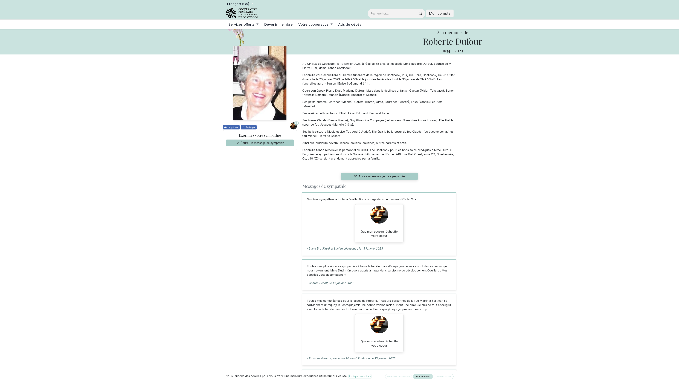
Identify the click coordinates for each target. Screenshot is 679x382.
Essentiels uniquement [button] (398, 376)
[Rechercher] (420, 13)
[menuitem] (243, 24)
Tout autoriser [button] (423, 376)
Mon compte (440, 13)
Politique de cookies (360, 376)
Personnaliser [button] (444, 376)
